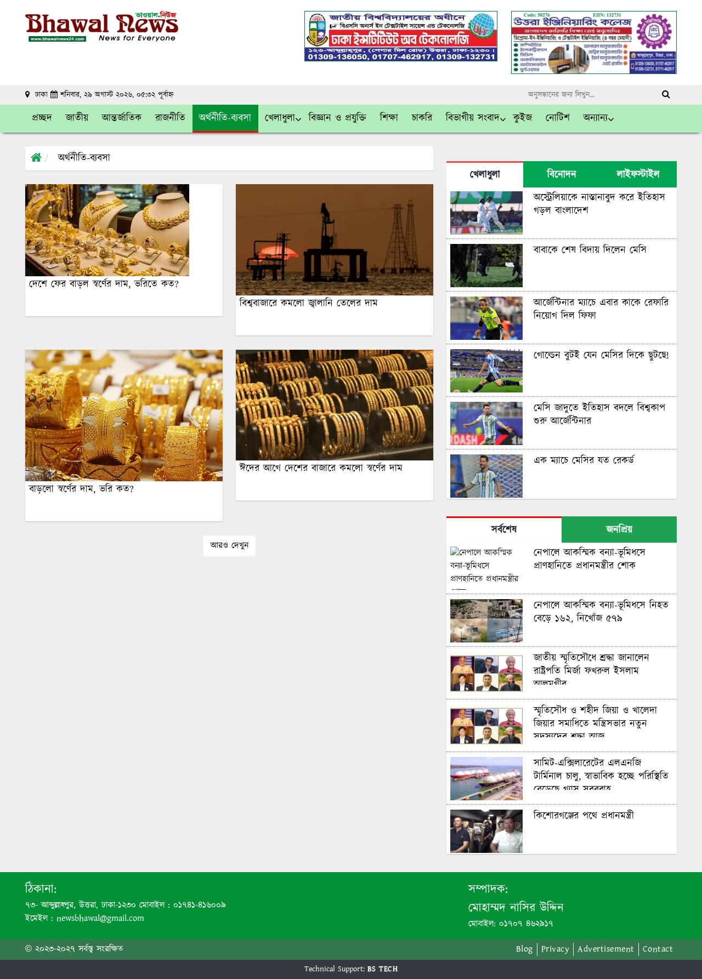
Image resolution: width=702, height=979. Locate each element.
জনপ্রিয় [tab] (619, 530)
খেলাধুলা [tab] (485, 175)
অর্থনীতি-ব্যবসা (84, 158)
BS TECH (382, 969)
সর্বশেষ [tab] (504, 530)
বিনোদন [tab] (561, 175)
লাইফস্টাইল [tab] (638, 175)
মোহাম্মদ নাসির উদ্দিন (516, 908)
